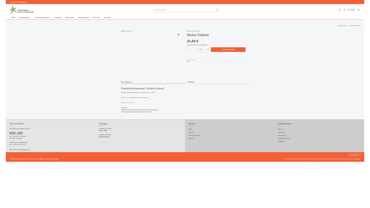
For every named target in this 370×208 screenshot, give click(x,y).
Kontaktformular (24, 149)
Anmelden (13, 2)
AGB (189, 129)
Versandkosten (317, 159)
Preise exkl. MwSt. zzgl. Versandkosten (197, 44)
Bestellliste (281, 141)
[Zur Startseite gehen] (22, 9)
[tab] (153, 82)
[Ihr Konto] (344, 10)
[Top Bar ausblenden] (358, 2)
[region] (152, 53)
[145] (152, 53)
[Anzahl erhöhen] (208, 49)
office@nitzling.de (104, 136)
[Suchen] (218, 10)
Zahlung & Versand (194, 135)
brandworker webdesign (51, 159)
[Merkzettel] (340, 10)
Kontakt (190, 132)
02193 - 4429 (16, 133)
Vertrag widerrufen (354, 155)
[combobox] (184, 10)
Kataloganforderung (284, 138)
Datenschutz (282, 135)
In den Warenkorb (228, 49)
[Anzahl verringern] (189, 49)
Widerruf (191, 138)
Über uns (281, 129)
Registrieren (23, 2)
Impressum (281, 132)
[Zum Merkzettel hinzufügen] (178, 34)
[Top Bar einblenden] (358, 10)
